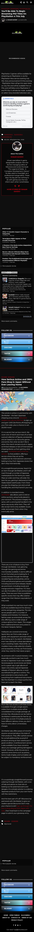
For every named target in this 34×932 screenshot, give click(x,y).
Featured (4, 376)
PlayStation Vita (25, 8)
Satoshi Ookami (13, 307)
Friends (8, 116)
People (4, 272)
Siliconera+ (25, 915)
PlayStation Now (15, 139)
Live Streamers (11, 113)
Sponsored (11, 376)
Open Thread (14, 915)
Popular (14, 272)
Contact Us (15, 917)
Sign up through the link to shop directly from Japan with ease (16, 808)
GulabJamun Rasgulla (16, 278)
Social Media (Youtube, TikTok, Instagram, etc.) (16, 121)
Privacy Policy (17, 920)
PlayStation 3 (5, 8)
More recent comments (9, 321)
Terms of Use (27, 917)
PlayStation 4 (15, 8)
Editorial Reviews (11, 109)
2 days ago (12, 313)
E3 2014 (7, 139)
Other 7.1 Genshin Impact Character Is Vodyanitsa (16, 302)
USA (23, 139)
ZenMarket (5, 495)
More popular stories (9, 266)
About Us (6, 917)
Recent (9, 272)
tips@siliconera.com (20, 929)
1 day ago (12, 291)
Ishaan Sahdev (12, 20)
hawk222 (11, 295)
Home (6, 915)
